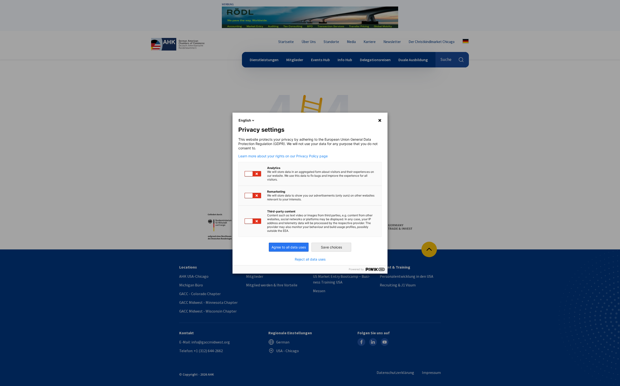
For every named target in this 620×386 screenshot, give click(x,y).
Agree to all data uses (288, 247)
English (245, 120)
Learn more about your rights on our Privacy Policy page (283, 156)
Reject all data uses (310, 259)
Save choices (331, 247)
